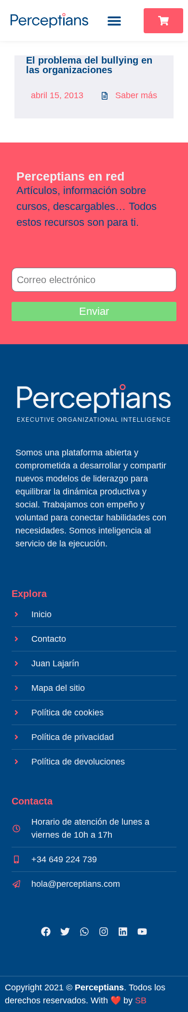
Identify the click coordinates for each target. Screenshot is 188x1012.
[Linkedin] (123, 931)
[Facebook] (45, 931)
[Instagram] (103, 931)
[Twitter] (65, 931)
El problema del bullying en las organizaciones (89, 65)
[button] (114, 20)
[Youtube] (142, 931)
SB (141, 1000)
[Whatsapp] (84, 931)
